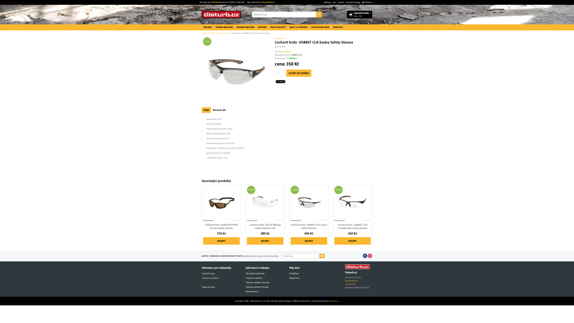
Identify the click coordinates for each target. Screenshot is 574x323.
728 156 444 (216, 2)
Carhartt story (208, 273)
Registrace (294, 278)
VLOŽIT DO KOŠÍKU (298, 73)
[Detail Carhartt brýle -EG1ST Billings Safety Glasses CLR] (265, 202)
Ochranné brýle (279, 38)
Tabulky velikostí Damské (258, 282)
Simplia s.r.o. (334, 301)
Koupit (221, 241)
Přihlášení (294, 273)
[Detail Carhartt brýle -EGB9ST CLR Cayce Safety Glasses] (308, 202)
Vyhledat (319, 14)
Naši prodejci (252, 291)
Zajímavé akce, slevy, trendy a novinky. (240, 256)
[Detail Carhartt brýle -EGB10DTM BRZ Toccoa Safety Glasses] (221, 202)
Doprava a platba (254, 278)
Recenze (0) (219, 110)
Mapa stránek (208, 287)
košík (361, 14)
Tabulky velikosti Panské (257, 287)
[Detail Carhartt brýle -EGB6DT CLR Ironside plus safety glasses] (352, 202)
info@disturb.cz (268, 2)
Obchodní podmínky (255, 273)
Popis (206, 110)
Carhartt (287, 51)
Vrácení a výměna (210, 278)
